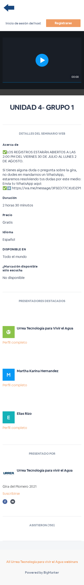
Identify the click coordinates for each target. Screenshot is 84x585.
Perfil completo (15, 342)
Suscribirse (11, 493)
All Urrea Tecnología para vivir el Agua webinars (42, 562)
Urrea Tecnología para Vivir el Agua (45, 328)
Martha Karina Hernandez (37, 371)
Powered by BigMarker (42, 572)
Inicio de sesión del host (23, 23)
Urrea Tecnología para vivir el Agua (45, 470)
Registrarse (63, 23)
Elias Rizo (24, 413)
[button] (42, 60)
